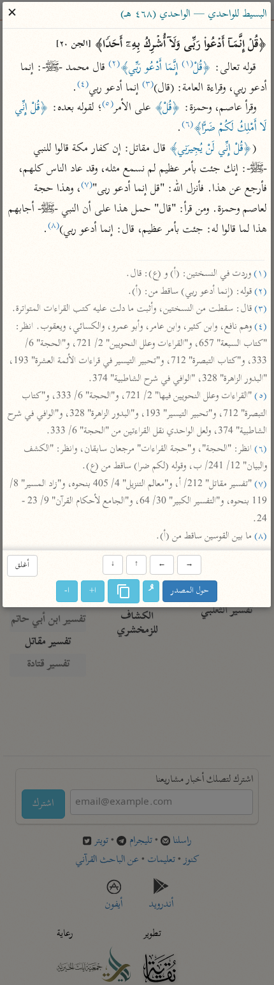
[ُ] (151, 591)
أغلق (22, 565)
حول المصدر (190, 591)
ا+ (93, 591)
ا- (67, 591)
